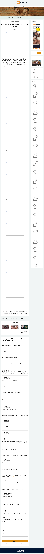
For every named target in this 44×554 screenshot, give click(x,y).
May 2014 (34, 204)
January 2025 (35, 100)
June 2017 (34, 171)
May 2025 (34, 97)
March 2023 (34, 120)
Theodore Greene (7, 361)
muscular (20, 312)
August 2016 (35, 180)
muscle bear (12, 312)
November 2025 (35, 91)
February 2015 (35, 196)
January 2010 (35, 251)
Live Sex (15, 6)
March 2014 (34, 206)
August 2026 (35, 83)
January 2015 (35, 197)
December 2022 (35, 123)
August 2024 (35, 105)
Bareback (23, 6)
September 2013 (35, 211)
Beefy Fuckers (28, 6)
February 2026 (35, 89)
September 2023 (35, 115)
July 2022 (34, 127)
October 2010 (35, 243)
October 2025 (35, 92)
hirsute (15, 312)
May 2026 (34, 86)
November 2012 (35, 220)
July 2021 (34, 138)
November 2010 (35, 242)
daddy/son (15, 311)
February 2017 (35, 175)
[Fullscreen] (40, 65)
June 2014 (34, 203)
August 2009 (35, 255)
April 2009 (34, 259)
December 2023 (35, 112)
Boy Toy (7, 311)
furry (9, 312)
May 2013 (34, 215)
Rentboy (18, 313)
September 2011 (35, 233)
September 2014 (35, 201)
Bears (15, 29)
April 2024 (34, 108)
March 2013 (34, 217)
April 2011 (34, 237)
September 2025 (35, 93)
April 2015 (34, 194)
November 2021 (35, 134)
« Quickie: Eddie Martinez (5, 318)
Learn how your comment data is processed (20, 543)
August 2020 (35, 148)
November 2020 (35, 145)
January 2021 (35, 143)
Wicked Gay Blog (35, 77)
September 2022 (35, 125)
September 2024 (35, 104)
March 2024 (34, 109)
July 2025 (34, 95)
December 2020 (35, 144)
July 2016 (34, 181)
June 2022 (34, 128)
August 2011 (35, 234)
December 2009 (35, 252)
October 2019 (35, 157)
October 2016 (35, 178)
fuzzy (11, 312)
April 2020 (34, 151)
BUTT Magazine (11, 311)
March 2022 (34, 131)
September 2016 (35, 179)
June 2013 (34, 214)
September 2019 (35, 158)
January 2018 (35, 166)
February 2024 (35, 110)
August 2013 (35, 212)
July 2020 (34, 149)
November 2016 (35, 177)
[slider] (36, 65)
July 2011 (34, 235)
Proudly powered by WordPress (18, 551)
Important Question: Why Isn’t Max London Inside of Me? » (19, 318)
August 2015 (35, 191)
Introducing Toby (14, 330)
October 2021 (35, 135)
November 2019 (35, 156)
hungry (26, 312)
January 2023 (35, 122)
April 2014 (34, 205)
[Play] (33, 65)
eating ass (23, 311)
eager (21, 311)
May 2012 (34, 226)
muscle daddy (16, 312)
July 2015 (34, 192)
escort (27, 311)
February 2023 (35, 121)
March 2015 (34, 195)
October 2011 (35, 232)
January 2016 (35, 186)
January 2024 (35, 111)
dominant (18, 311)
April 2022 (34, 130)
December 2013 (35, 209)
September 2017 (35, 168)
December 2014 (35, 198)
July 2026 (34, 84)
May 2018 (34, 162)
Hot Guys (19, 6)
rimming (23, 313)
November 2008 (35, 263)
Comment (3, 521)
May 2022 (34, 129)
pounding (6, 313)
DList (33, 72)
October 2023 (35, 114)
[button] (36, 63)
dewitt (13, 21)
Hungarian (23, 312)
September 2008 (35, 265)
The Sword (34, 76)
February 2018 (35, 165)
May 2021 (34, 140)
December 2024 (35, 101)
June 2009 (34, 257)
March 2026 (34, 88)
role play (26, 313)
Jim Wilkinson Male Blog (8, 367)
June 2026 (34, 85)
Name (3, 530)
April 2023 (34, 119)
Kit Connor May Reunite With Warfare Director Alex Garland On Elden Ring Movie (24, 331)
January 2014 (35, 208)
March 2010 (34, 249)
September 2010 (35, 244)
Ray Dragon (14, 313)
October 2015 (35, 189)
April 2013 (34, 216)
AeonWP (28, 551)
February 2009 (35, 261)
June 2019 (34, 160)
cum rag (17, 64)
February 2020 (35, 153)
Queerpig (34, 75)
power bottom (10, 313)
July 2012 (34, 224)
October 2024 (35, 103)
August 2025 (35, 94)
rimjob (20, 313)
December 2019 (35, 155)
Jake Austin (5, 312)
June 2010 (34, 246)
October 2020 (35, 146)
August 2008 (35, 266)
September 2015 (35, 190)
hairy (13, 312)
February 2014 (35, 207)
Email (3, 533)
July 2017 (34, 170)
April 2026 (34, 87)
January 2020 (35, 154)
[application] (36, 63)
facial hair (5, 312)
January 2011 (35, 240)
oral (4, 313)
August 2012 (35, 223)
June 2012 (34, 225)
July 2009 (34, 256)
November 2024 (35, 102)
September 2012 (35, 222)
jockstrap (8, 312)
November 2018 (35, 161)
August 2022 (35, 126)
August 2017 (35, 169)
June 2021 (34, 139)
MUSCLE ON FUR (5, 330)
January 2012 (35, 229)
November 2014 (35, 199)
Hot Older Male (8, 67)
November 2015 (35, 188)
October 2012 (35, 221)
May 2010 (34, 247)
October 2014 (35, 200)
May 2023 (34, 118)
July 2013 (34, 213)
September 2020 (35, 147)
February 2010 (35, 250)
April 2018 (34, 163)
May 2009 (34, 258)
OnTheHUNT (25, 312)
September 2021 (35, 136)
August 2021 (35, 137)
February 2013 (35, 218)
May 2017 (34, 172)
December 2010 (35, 241)
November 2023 (35, 113)
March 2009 (35, 260)
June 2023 (34, 117)
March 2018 (34, 164)
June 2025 (34, 96)
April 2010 (34, 248)
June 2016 (34, 182)
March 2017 (34, 174)
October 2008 (35, 264)
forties (8, 312)
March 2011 (34, 238)
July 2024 (34, 106)
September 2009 (35, 254)
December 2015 (35, 187)
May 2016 (34, 183)
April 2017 (34, 173)
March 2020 (34, 152)
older (22, 312)
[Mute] (39, 65)
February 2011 (35, 239)
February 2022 (35, 132)
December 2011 (35, 230)
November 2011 (35, 231)
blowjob (4, 311)
